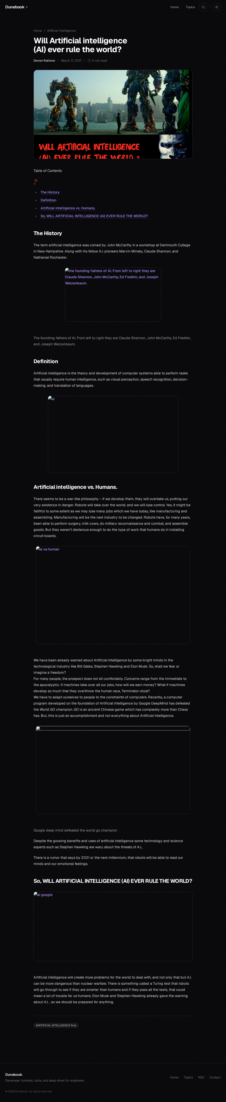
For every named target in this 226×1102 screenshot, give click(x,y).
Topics (190, 7)
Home (174, 7)
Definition (48, 200)
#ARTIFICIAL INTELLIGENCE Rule (56, 1025)
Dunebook (14, 1074)
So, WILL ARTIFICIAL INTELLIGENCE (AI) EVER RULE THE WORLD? (94, 216)
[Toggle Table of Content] (113, 181)
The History (50, 192)
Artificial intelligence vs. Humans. (68, 208)
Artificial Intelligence (61, 31)
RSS (201, 1077)
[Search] (203, 7)
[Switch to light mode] (217, 7)
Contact (215, 1077)
